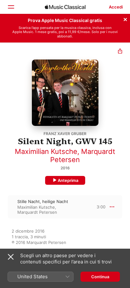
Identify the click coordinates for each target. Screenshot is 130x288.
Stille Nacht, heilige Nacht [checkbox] (42, 201)
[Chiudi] (125, 18)
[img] (65, 7)
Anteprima (68, 180)
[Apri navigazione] (11, 7)
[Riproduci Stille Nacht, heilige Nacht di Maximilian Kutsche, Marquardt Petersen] (4, 206)
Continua (100, 276)
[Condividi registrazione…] (120, 52)
